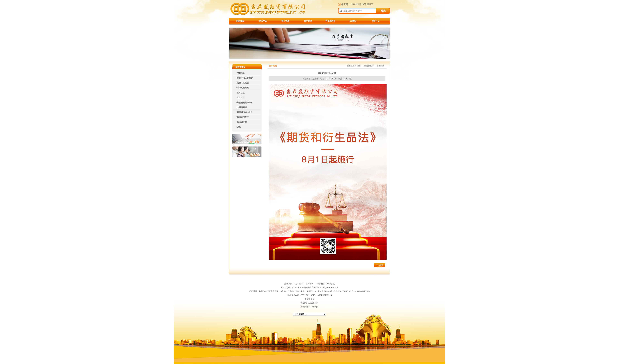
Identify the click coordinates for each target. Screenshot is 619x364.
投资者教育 (330, 21)
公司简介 (353, 21)
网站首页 (240, 21)
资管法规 (241, 97)
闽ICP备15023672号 (309, 303)
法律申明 (309, 284)
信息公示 (375, 21)
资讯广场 (263, 21)
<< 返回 (379, 265)
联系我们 (246, 152)
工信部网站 (309, 299)
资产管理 (308, 21)
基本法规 (241, 93)
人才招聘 (299, 284)
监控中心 (288, 284)
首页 (359, 66)
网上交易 (285, 21)
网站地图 (320, 284)
